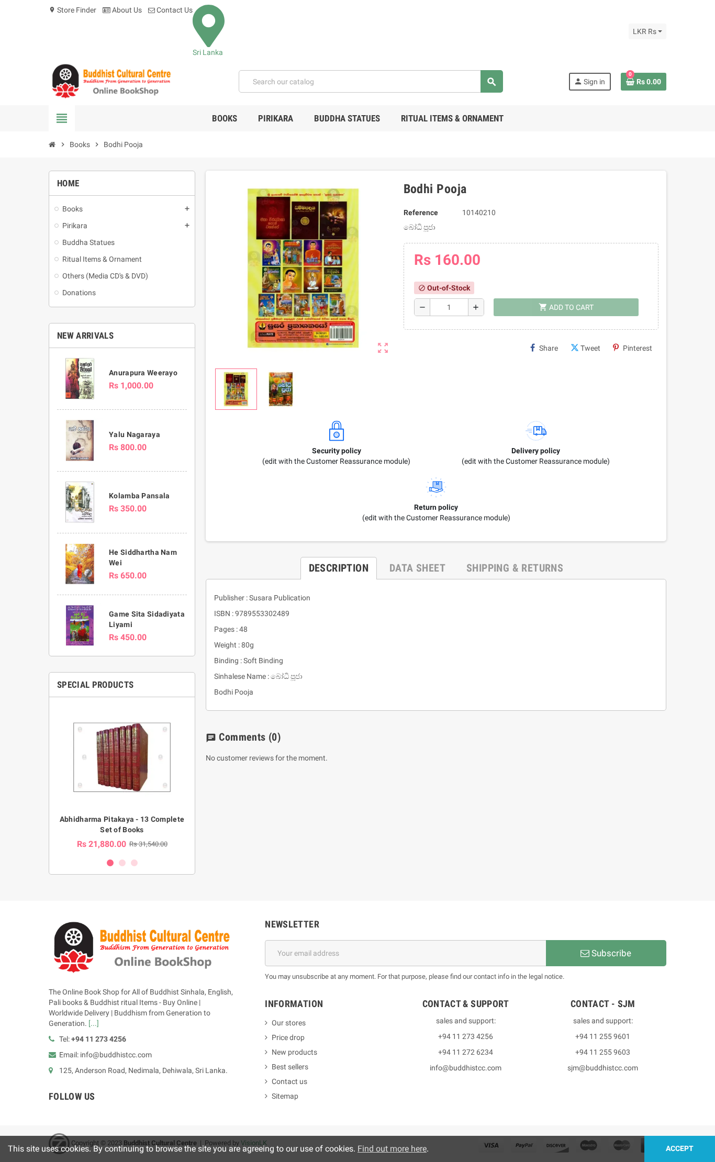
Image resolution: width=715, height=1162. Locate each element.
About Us (126, 10)
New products (294, 1052)
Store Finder (72, 10)
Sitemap (285, 1096)
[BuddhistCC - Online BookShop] (111, 81)
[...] (93, 1023)
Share (548, 348)
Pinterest (637, 348)
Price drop (288, 1037)
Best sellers (290, 1067)
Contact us (289, 1081)
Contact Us (174, 10)
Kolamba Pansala (139, 495)
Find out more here (392, 1149)
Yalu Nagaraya (134, 434)
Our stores (289, 1023)
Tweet (590, 348)
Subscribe (610, 953)
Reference (421, 212)
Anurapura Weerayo (143, 372)
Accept (680, 1148)
